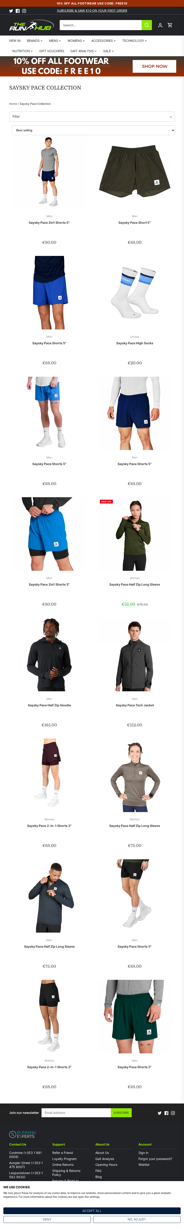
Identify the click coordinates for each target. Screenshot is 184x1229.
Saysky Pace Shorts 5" (135, 943)
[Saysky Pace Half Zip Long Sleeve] (134, 534)
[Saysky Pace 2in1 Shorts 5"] (49, 172)
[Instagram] (24, 10)
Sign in (143, 1153)
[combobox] (101, 25)
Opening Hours (106, 1164)
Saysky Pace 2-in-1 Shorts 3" (49, 823)
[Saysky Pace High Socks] (134, 292)
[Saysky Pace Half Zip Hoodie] (49, 655)
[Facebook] (18, 10)
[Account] (160, 25)
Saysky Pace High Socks (134, 340)
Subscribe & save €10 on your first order (92, 10)
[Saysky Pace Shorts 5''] (49, 292)
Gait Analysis (104, 1159)
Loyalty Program (64, 1159)
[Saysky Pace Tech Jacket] (134, 655)
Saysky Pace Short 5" (134, 219)
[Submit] (147, 25)
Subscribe (121, 1112)
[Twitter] (11, 10)
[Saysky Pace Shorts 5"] (134, 896)
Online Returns (63, 1164)
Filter (16, 116)
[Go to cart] (170, 25)
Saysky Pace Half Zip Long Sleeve (134, 581)
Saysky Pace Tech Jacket (135, 702)
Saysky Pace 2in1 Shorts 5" (49, 219)
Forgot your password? (155, 1159)
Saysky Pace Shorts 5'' (49, 340)
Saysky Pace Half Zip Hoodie (49, 702)
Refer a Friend (62, 1153)
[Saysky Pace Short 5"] (134, 172)
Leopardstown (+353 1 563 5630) (26, 1175)
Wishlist (143, 1164)
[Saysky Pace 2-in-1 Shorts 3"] (49, 775)
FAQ (98, 1171)
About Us (102, 1153)
